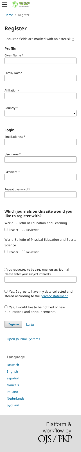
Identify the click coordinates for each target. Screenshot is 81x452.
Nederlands (16, 398)
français (13, 385)
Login (30, 324)
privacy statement (54, 296)
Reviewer (32, 230)
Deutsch (13, 365)
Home (8, 15)
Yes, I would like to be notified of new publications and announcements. (34, 309)
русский (13, 405)
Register (13, 324)
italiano (12, 392)
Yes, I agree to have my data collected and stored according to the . (38, 293)
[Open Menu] (4, 4)
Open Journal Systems (23, 339)
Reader (13, 230)
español (13, 378)
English (12, 371)
